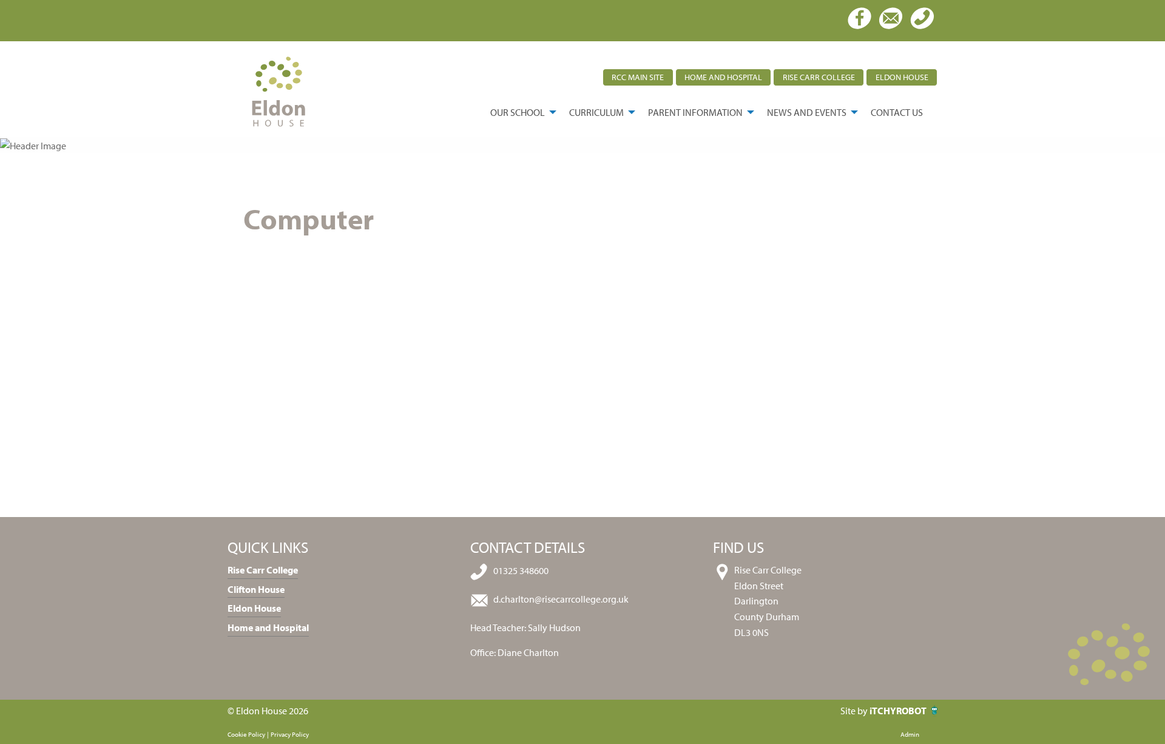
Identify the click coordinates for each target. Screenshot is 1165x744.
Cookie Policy (246, 734)
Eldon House (902, 77)
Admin (909, 734)
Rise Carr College (819, 77)
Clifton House (256, 589)
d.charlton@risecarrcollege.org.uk (561, 600)
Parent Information (695, 112)
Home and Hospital (723, 77)
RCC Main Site (638, 77)
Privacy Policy (290, 734)
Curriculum (596, 112)
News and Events (806, 112)
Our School (517, 112)
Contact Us (897, 112)
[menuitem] (520, 112)
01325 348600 (521, 571)
